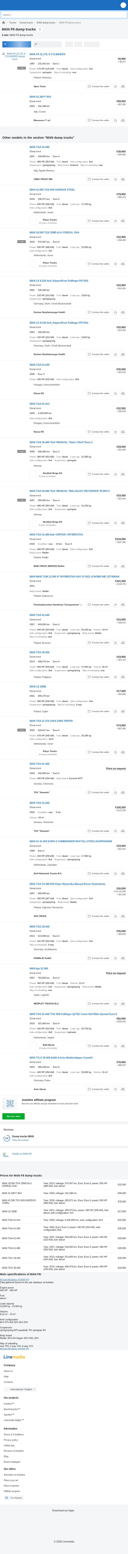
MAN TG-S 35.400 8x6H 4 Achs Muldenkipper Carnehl (61, 1057)
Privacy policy (11, 1440)
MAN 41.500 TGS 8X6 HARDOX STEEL (52, 189)
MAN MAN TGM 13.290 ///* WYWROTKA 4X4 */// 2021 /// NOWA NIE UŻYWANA (75, 576)
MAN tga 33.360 (39, 968)
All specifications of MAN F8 (14, 1279)
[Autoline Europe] (20, 5)
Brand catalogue (12, 1461)
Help (6, 1376)
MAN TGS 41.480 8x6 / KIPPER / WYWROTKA (56, 534)
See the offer (13, 1116)
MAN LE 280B (38, 686)
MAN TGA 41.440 (39, 615)
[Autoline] (4, 23)
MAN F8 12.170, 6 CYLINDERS (47, 54)
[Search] (123, 15)
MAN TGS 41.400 (39, 764)
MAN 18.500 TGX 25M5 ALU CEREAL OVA (54, 232)
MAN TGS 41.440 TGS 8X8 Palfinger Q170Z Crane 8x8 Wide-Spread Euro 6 (73, 1014)
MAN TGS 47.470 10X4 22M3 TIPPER (51, 721)
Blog (6, 1456)
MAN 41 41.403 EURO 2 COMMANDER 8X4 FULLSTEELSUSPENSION (71, 841)
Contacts (8, 1382)
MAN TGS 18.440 (39, 926)
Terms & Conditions (14, 1434)
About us (8, 1371)
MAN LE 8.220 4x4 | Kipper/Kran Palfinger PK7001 (59, 280)
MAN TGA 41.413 (39, 404)
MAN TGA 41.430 (39, 364)
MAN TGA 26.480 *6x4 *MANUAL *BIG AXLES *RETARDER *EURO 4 (70, 491)
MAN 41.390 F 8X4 (40, 96)
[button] (123, 5)
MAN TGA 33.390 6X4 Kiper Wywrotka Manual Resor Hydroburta (67, 884)
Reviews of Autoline (14, 1451)
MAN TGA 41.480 (39, 147)
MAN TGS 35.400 (39, 652)
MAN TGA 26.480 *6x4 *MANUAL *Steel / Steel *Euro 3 (61, 442)
